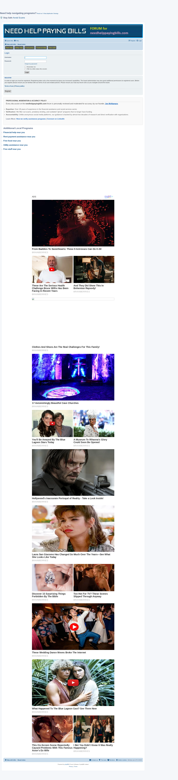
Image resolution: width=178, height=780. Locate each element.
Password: (8, 61)
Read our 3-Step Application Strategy (47, 13)
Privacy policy (19, 86)
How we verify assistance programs (31, 119)
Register (8, 91)
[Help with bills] (73, 31)
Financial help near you (14, 132)
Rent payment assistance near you (19, 137)
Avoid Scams (19, 17)
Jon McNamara (111, 104)
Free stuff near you (12, 149)
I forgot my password (31, 64)
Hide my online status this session (37, 69)
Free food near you (12, 141)
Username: (8, 57)
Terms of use (9, 86)
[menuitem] (16, 40)
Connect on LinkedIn (56, 119)
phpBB (67, 764)
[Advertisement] (58, 6)
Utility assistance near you (15, 145)
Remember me (31, 67)
